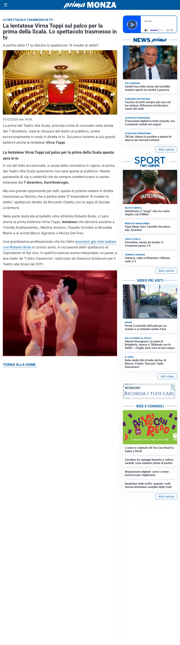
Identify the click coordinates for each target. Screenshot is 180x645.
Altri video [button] (167, 376)
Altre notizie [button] (166, 149)
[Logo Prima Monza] (90, 5)
